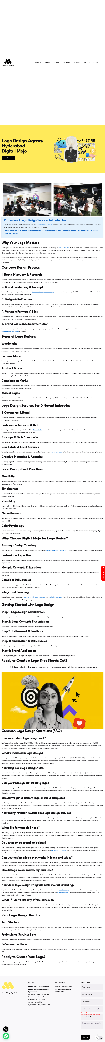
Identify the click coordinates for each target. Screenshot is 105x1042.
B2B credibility (37, 430)
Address (31, 982)
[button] (6, 1036)
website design (62, 892)
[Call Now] (5, 1029)
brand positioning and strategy (43, 292)
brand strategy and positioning (57, 550)
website (53, 850)
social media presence (37, 597)
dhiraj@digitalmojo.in (63, 989)
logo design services (45, 224)
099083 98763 (60, 992)
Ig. (12, 993)
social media (61, 850)
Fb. (3, 993)
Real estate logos (57, 452)
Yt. (17, 993)
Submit (85, 1037)
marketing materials (55, 597)
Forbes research (64, 248)
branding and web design (10, 331)
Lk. (7, 993)
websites (26, 597)
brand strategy (64, 890)
